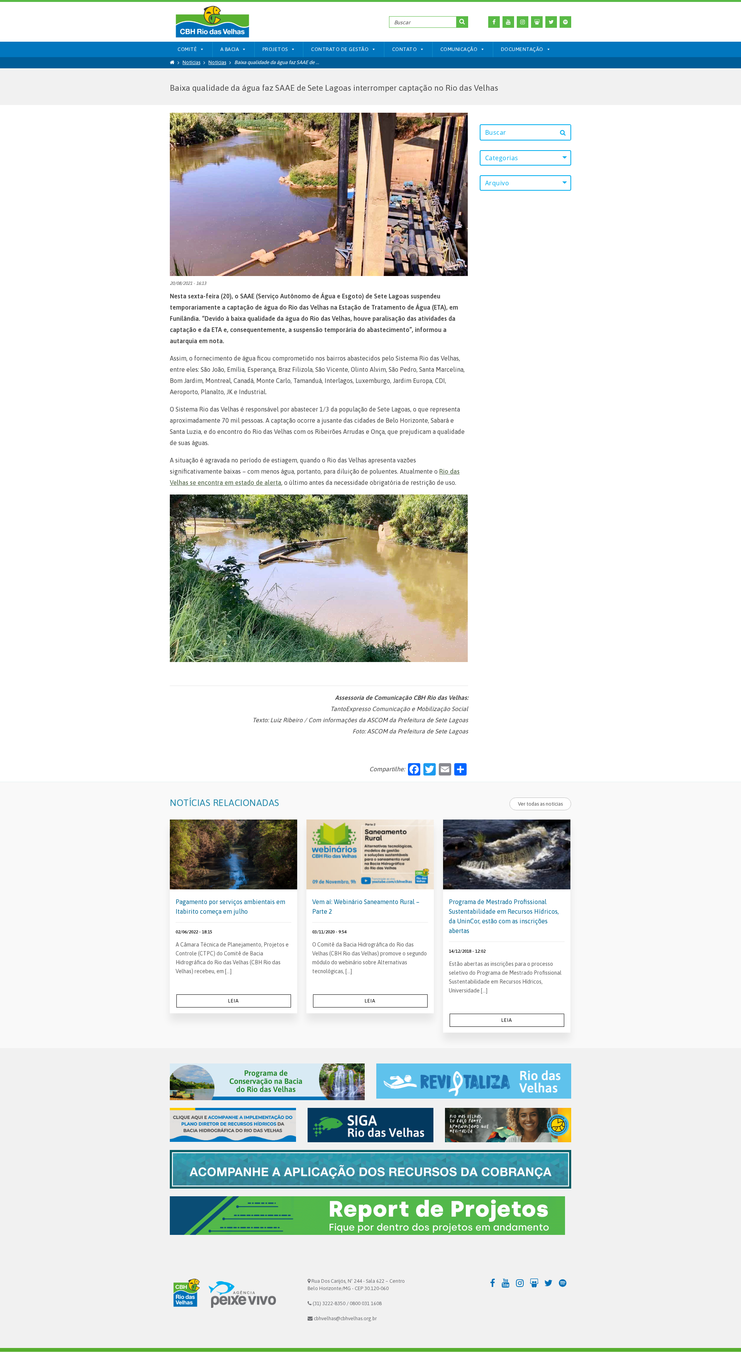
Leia (233, 1001)
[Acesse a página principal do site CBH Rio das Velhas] (185, 1294)
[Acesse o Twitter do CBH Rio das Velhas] (551, 22)
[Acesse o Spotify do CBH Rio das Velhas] (565, 22)
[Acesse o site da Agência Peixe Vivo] (242, 1294)
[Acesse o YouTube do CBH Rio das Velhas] (508, 22)
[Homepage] (172, 62)
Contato (404, 49)
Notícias (191, 62)
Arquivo (497, 183)
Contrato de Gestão (340, 49)
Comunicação (459, 49)
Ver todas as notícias (540, 804)
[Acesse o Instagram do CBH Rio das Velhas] (522, 22)
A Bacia (229, 49)
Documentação (522, 49)
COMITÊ (187, 49)
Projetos (275, 49)
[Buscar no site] (462, 22)
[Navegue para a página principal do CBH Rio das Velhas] (212, 22)
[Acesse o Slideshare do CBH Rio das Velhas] (537, 22)
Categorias (501, 158)
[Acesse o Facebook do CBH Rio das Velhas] (494, 22)
